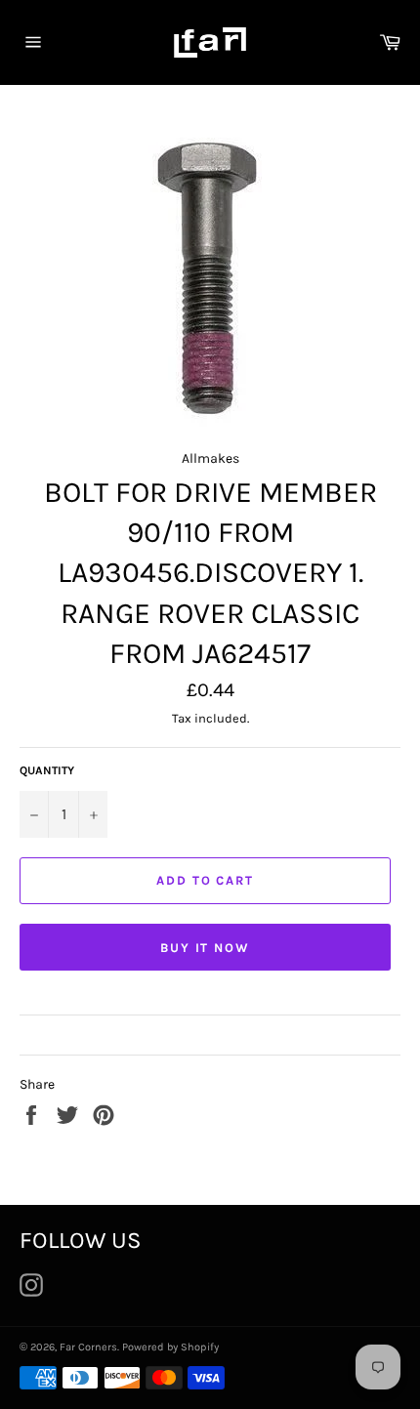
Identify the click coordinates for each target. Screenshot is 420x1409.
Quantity (47, 770)
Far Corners (88, 1347)
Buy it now (205, 947)
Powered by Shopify (170, 1347)
